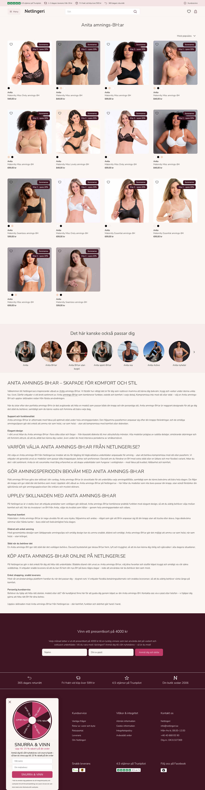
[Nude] (61, 88)
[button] (102, 11)
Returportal (77, 730)
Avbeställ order (124, 735)
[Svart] (9, 88)
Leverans (76, 735)
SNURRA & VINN (32, 774)
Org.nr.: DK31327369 (171, 740)
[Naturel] (109, 226)
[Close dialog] (9, 702)
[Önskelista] (189, 11)
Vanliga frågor (79, 721)
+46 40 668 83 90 (170, 735)
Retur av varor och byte (83, 725)
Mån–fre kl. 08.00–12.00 (173, 730)
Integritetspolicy (124, 730)
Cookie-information (125, 725)
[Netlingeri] (34, 11)
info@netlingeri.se (169, 725)
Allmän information (125, 721)
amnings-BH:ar (70, 394)
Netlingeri (165, 721)
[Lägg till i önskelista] (11, 44)
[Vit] (64, 88)
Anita (62, 391)
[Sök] (135, 11)
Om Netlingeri (79, 740)
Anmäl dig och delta (149, 652)
